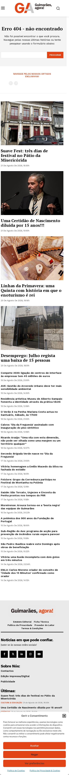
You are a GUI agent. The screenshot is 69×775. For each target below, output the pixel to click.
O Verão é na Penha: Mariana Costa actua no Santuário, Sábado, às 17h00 (29, 413)
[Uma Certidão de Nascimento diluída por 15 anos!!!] (32, 193)
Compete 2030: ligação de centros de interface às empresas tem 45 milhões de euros (31, 374)
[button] (64, 715)
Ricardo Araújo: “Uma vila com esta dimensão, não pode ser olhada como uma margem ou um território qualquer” (30, 440)
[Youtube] (39, 654)
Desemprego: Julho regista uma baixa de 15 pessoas (28, 358)
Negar (34, 754)
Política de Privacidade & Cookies (45, 770)
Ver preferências (34, 763)
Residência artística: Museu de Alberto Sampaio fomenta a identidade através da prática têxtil (31, 400)
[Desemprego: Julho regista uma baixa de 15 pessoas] (32, 328)
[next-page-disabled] (16, 83)
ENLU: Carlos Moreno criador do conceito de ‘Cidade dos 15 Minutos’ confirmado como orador (29, 573)
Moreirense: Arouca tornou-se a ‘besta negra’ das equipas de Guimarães (30, 507)
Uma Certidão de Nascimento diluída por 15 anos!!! (30, 223)
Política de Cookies (16, 770)
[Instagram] (30, 654)
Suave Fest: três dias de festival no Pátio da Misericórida (24, 155)
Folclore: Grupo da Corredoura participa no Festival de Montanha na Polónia (28, 481)
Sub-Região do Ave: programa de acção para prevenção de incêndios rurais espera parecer (30, 533)
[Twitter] (13, 654)
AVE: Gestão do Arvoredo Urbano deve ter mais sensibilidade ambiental (31, 387)
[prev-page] (11, 83)
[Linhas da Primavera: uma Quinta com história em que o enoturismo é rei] (32, 258)
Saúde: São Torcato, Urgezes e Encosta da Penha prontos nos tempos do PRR (28, 494)
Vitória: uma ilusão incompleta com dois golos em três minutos (30, 558)
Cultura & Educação (11, 703)
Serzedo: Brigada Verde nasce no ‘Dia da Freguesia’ (27, 455)
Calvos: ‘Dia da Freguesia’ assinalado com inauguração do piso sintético (27, 426)
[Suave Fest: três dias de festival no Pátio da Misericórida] (32, 123)
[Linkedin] (21, 654)
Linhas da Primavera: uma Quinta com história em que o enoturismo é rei (31, 290)
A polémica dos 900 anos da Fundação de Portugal (27, 520)
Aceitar (34, 745)
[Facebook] (4, 654)
